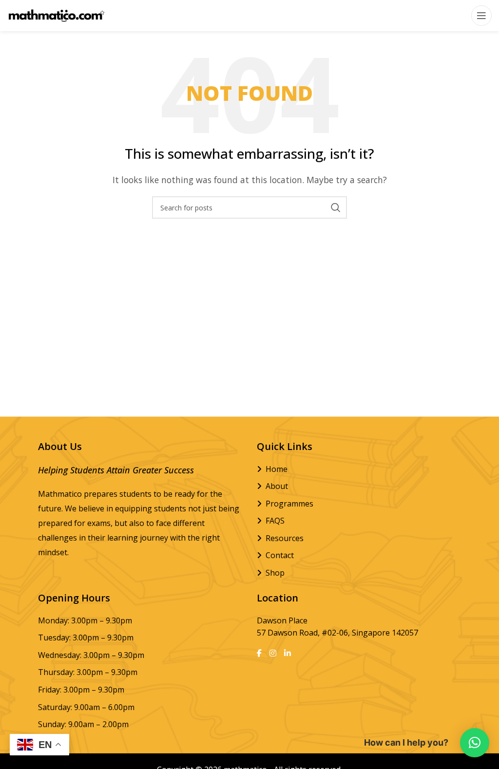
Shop (275, 572)
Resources (285, 538)
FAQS (275, 520)
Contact (280, 555)
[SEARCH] (336, 207)
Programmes (289, 503)
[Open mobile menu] (481, 15)
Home (277, 469)
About (277, 486)
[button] (474, 742)
